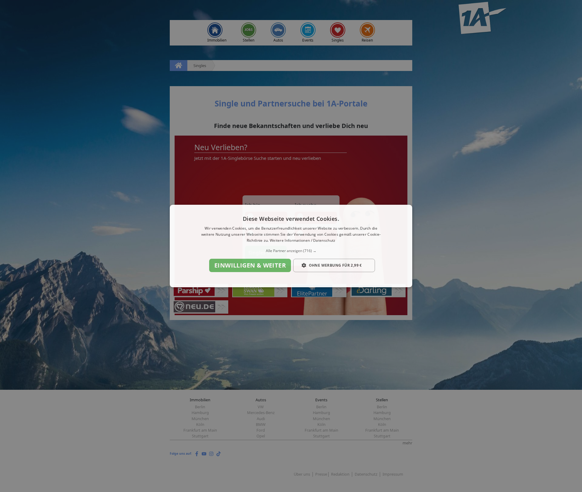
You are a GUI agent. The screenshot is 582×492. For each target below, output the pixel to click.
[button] (291, 251)
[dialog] (291, 246)
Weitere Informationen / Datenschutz (303, 240)
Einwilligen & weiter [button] (250, 265)
